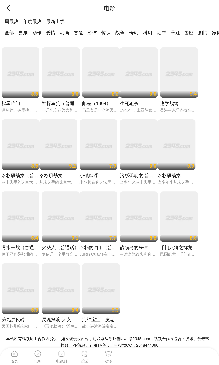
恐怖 (92, 32)
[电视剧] (61, 352)
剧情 (203, 32)
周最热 (11, 21)
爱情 (50, 32)
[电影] (38, 352)
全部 (9, 32)
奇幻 (133, 32)
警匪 (189, 32)
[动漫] (108, 352)
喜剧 (23, 32)
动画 (64, 32)
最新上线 (55, 21)
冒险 (78, 32)
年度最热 (32, 21)
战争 (120, 32)
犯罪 (161, 32)
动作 (36, 32)
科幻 (147, 32)
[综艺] (85, 352)
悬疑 (175, 32)
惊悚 (106, 32)
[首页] (14, 352)
